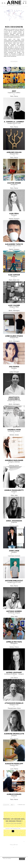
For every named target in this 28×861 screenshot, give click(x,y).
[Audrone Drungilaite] (14, 720)
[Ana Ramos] (14, 353)
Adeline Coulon (14, 152)
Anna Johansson (14, 521)
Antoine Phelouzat (14, 580)
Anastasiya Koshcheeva (14, 398)
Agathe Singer (14, 183)
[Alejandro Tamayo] (14, 230)
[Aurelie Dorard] (14, 781)
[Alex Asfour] (14, 261)
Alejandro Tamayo (14, 244)
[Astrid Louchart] (14, 659)
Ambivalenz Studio (14, 336)
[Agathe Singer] (14, 169)
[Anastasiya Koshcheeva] (14, 384)
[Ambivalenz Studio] (14, 322)
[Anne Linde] (14, 537)
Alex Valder (14, 305)
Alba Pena (14, 213)
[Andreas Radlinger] (14, 447)
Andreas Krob (14, 429)
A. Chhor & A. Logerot (14, 122)
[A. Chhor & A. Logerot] (14, 108)
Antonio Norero (14, 611)
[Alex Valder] (14, 292)
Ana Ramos (14, 366)
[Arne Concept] (14, 3)
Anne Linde (14, 551)
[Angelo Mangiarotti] (14, 477)
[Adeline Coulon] (14, 139)
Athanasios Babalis (14, 703)
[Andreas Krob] (14, 416)
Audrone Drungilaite (14, 734)
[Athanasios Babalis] (14, 689)
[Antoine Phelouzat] (14, 567)
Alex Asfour (14, 275)
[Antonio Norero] (14, 598)
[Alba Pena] (14, 200)
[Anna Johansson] (14, 507)
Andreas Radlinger (14, 460)
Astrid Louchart (14, 672)
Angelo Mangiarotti (14, 490)
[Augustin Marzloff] (14, 750)
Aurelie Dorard (14, 794)
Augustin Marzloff (14, 763)
